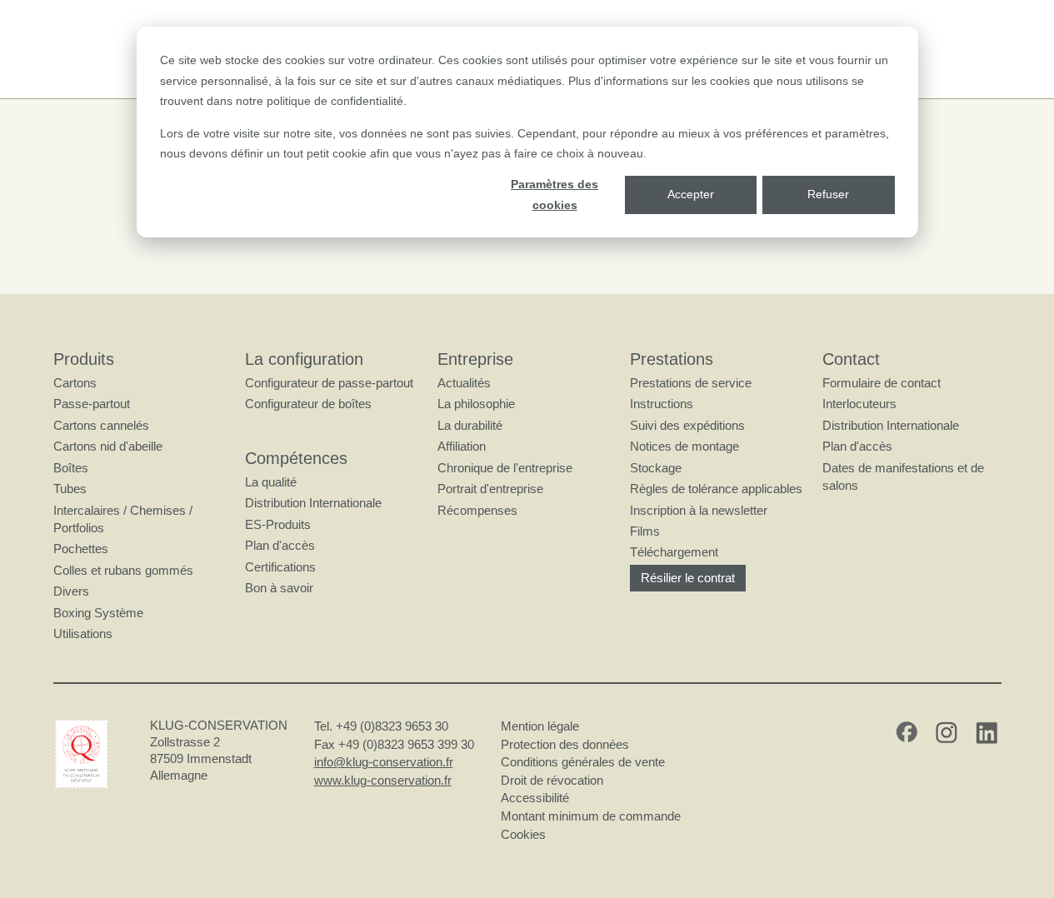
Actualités (464, 383)
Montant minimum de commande (591, 816)
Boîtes (70, 468)
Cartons (75, 383)
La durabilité (469, 425)
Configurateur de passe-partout (329, 383)
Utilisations (82, 633)
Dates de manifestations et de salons (903, 476)
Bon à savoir (279, 588)
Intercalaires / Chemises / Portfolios (122, 519)
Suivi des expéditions (687, 425)
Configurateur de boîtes (308, 404)
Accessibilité (535, 798)
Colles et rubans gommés (123, 570)
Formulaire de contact (881, 383)
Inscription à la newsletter (698, 510)
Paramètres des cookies (554, 194)
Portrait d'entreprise (490, 488)
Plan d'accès (280, 545)
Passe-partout (91, 404)
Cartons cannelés (101, 425)
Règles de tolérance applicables (716, 488)
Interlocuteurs (859, 404)
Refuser (828, 194)
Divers (71, 591)
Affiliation (461, 446)
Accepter (690, 194)
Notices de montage (684, 446)
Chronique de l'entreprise (504, 468)
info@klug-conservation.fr (383, 762)
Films (645, 531)
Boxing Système (98, 613)
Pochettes (80, 548)
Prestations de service (691, 383)
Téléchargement (674, 552)
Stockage (656, 468)
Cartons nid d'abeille (107, 446)
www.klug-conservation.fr (383, 780)
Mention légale (540, 726)
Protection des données (565, 744)
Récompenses (477, 510)
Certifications (280, 567)
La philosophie (476, 404)
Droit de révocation (552, 780)
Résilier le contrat (688, 578)
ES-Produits (278, 524)
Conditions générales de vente (583, 762)
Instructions (661, 404)
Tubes (70, 488)
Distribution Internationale (313, 503)
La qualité (271, 482)
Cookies (523, 834)
